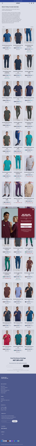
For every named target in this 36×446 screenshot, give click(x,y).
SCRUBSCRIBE (26, 226)
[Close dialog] (33, 209)
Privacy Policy (27, 231)
